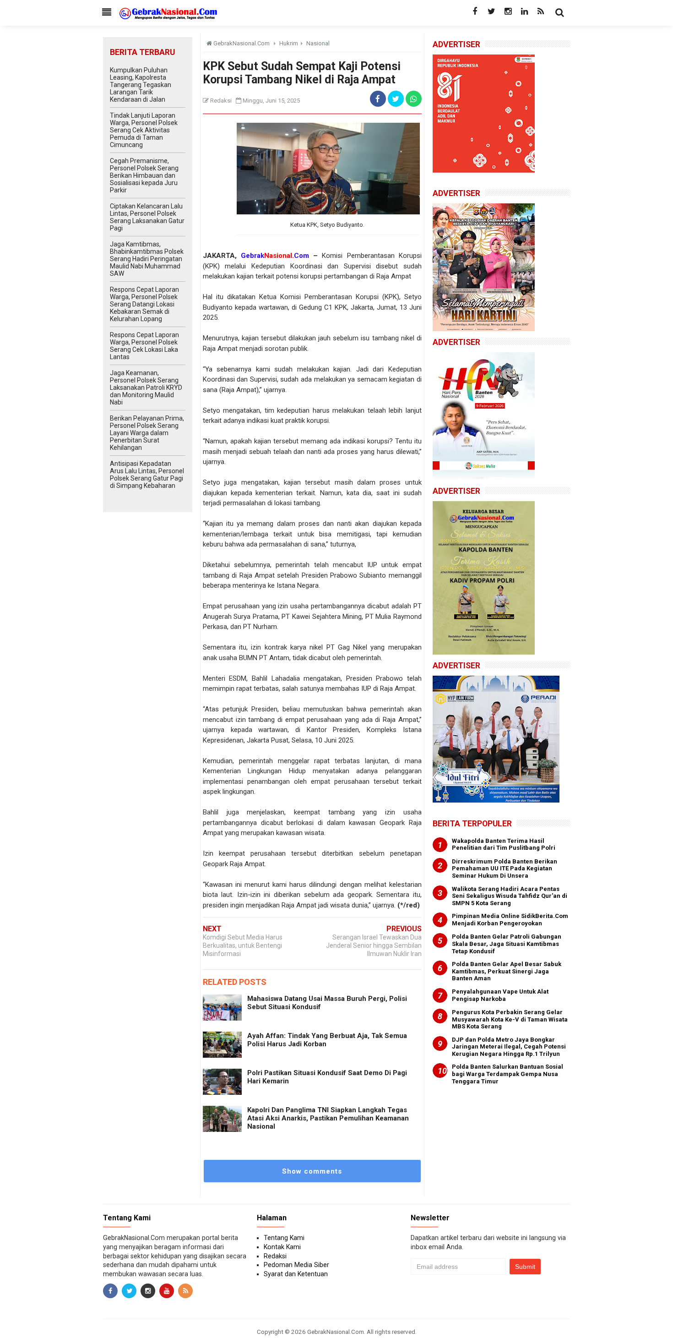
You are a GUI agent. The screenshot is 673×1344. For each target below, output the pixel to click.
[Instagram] (508, 11)
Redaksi (275, 1256)
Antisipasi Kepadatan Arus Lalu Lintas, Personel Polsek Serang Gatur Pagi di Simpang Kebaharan (147, 474)
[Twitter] (491, 11)
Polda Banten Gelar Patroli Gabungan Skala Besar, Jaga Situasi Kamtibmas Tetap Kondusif (506, 943)
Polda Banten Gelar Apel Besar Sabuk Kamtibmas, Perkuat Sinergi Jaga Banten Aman (506, 971)
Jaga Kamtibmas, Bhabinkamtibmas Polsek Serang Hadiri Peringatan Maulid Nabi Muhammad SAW (147, 258)
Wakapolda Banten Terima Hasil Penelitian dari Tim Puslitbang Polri (503, 844)
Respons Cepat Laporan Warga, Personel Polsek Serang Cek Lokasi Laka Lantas (144, 346)
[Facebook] (475, 11)
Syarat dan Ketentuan (296, 1274)
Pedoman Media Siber (296, 1264)
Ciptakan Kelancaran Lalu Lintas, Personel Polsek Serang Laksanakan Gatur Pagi (147, 217)
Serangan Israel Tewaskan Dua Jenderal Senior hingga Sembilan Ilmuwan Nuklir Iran (374, 945)
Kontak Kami (282, 1247)
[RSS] (541, 11)
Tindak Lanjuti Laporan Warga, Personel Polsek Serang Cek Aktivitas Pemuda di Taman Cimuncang (144, 130)
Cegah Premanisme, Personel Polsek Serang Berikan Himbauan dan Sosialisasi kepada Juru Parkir (144, 175)
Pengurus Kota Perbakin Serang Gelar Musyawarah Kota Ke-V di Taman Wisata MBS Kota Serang (510, 1019)
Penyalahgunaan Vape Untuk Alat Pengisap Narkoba (500, 995)
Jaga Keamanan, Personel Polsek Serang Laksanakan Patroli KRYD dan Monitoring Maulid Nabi (146, 387)
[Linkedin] (524, 11)
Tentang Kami (284, 1237)
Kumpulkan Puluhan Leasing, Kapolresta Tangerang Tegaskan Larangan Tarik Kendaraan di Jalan (140, 84)
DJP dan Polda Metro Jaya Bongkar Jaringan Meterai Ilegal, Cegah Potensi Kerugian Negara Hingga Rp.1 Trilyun (509, 1046)
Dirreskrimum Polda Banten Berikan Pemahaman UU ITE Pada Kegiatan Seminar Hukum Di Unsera (504, 868)
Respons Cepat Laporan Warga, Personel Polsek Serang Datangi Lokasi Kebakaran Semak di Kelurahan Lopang (144, 304)
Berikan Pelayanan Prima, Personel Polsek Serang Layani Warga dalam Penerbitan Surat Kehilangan (147, 433)
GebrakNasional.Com (335, 1331)
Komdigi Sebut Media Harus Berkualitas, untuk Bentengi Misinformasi (242, 945)
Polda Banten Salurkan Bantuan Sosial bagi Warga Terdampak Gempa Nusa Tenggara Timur (507, 1073)
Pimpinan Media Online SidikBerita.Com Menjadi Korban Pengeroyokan (510, 919)
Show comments (312, 1171)
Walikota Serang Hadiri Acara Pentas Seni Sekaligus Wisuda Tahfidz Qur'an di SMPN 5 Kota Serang (509, 896)
